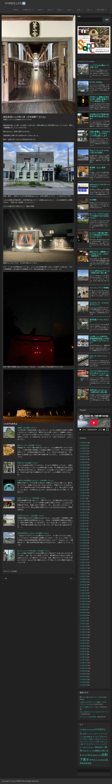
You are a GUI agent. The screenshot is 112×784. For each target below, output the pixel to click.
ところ (94, 734)
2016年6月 (83, 679)
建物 (97, 750)
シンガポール (96, 739)
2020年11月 (83, 534)
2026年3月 (83, 451)
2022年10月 (84, 507)
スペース (104, 739)
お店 (84, 734)
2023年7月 (83, 487)
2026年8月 (83, 442)
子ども (89, 751)
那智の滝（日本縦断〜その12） (28, 463)
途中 (97, 760)
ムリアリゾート (98, 744)
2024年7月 (83, 470)
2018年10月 (84, 601)
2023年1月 (83, 498)
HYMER (83, 730)
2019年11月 (83, 565)
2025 (49, 9)
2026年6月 (83, 448)
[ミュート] (104, 430)
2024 (59, 9)
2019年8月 (83, 573)
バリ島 (96, 741)
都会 (104, 760)
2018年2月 (83, 624)
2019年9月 (83, 571)
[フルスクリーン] (107, 430)
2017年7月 (83, 643)
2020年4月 (83, 551)
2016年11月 (83, 665)
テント (87, 741)
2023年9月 (83, 481)
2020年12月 (84, 532)
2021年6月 (83, 515)
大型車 (84, 751)
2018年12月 (83, 596)
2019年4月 (83, 585)
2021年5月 (83, 518)
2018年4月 (83, 618)
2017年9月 (83, 637)
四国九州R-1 (99, 747)
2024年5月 (83, 473)
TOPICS (15, 9)
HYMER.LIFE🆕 (15, 3)
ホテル (91, 744)
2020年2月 (83, 557)
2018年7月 (83, 610)
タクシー (82, 741)
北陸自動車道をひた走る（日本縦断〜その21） (33, 533)
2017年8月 (83, 640)
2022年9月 (83, 509)
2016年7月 (83, 676)
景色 (89, 755)
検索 (79, 16)
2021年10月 (83, 512)
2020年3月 (83, 554)
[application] (94, 422)
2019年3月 (83, 587)
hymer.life (90, 730)
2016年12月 (83, 663)
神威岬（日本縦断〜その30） (27, 428)
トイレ (92, 741)
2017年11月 (83, 632)
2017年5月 (83, 649)
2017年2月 (83, 657)
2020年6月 (83, 546)
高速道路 (87, 763)
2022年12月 (83, 501)
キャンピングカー (98, 737)
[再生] (80, 430)
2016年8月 (83, 674)
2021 (88, 9)
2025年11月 (83, 456)
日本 (83, 755)
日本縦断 (14, 571)
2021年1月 (83, 529)
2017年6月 (83, 646)
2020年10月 (84, 537)
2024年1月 (83, 476)
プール (86, 744)
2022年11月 (83, 504)
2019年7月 (83, 576)
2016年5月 (83, 682)
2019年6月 (83, 579)
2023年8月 (83, 484)
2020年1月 (83, 559)
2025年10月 (84, 459)
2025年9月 (83, 462)
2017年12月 (83, 629)
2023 (68, 9)
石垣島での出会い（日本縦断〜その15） (31, 516)
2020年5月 (83, 548)
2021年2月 (83, 526)
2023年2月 (83, 495)
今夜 (84, 747)
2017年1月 (83, 660)
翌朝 (100, 755)
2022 (78, 9)
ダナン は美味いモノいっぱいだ (90, 707)
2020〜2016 (100, 9)
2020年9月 (83, 540)
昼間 (86, 755)
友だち (92, 747)
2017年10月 (83, 635)
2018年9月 (83, 604)
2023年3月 (83, 493)
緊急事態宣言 (94, 755)
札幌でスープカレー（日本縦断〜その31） (31, 498)
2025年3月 (83, 465)
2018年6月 (83, 612)
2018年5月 (83, 615)
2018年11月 (83, 598)
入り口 (88, 747)
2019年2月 (83, 590)
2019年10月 (84, 568)
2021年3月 (83, 523)
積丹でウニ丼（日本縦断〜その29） (29, 445)
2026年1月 (83, 454)
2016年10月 (84, 668)
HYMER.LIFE (27, 9)
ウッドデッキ (101, 734)
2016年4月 (83, 685)
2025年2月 (83, 468)
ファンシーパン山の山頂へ (88, 717)
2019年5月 (83, 582)
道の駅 (100, 760)
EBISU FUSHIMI (26, 119)
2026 (39, 9)
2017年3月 (83, 654)
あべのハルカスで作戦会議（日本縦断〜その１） (34, 551)
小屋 (93, 751)
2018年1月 (83, 626)
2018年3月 (83, 621)
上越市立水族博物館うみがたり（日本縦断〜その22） (35, 480)
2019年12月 (83, 562)
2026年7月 (83, 445)
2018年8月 (83, 607)
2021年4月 (83, 520)
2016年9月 (83, 671)
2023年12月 (83, 479)
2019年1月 (83, 593)
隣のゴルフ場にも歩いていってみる (91, 697)
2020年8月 (83, 543)
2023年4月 (83, 490)
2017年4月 (83, 651)
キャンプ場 (88, 739)
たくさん (88, 733)
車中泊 (92, 760)
